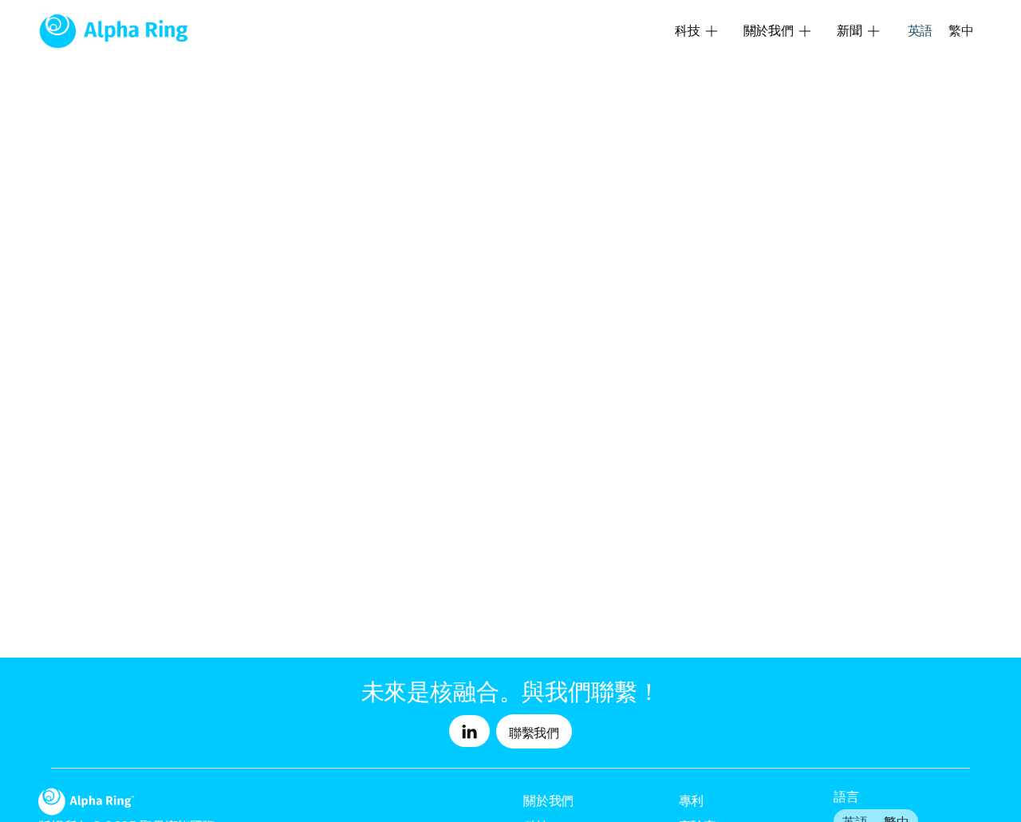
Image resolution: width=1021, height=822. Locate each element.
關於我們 (548, 800)
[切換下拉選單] (711, 31)
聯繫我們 (534, 732)
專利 (691, 800)
